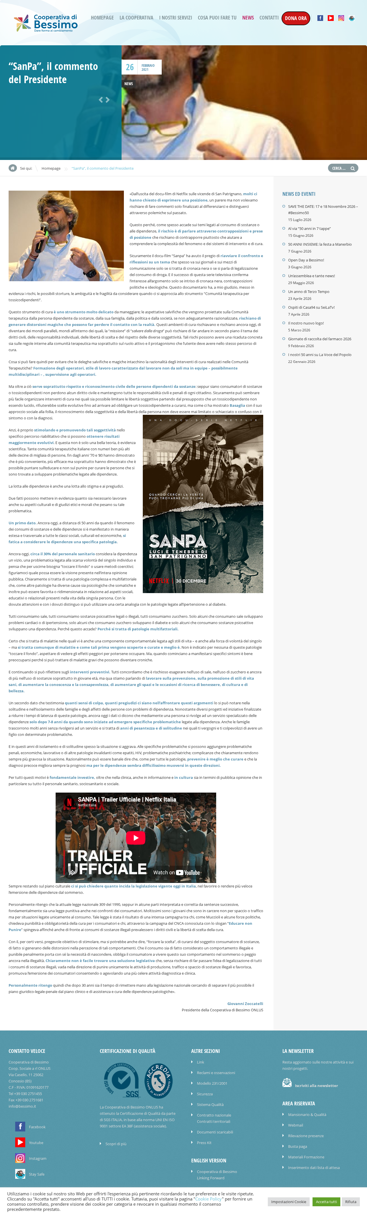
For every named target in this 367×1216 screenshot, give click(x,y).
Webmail (295, 1125)
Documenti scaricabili (215, 1132)
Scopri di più (116, 1143)
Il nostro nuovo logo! (306, 323)
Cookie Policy (208, 1199)
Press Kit (204, 1142)
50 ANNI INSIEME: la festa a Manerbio (320, 244)
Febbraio (148, 65)
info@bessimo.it (22, 1106)
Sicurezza (205, 1093)
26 (130, 67)
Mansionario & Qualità (307, 1114)
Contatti (269, 17)
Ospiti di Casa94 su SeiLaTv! (311, 307)
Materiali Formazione (306, 1157)
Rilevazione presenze (306, 1135)
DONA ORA (296, 18)
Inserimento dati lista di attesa (314, 1167)
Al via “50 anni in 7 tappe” (309, 228)
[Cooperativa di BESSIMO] (45, 30)
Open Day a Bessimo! (306, 260)
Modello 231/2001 (212, 1083)
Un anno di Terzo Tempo (308, 291)
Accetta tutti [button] (326, 1201)
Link (200, 1062)
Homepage (102, 17)
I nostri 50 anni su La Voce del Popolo (320, 354)
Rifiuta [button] (350, 1201)
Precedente (99, 99)
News (248, 17)
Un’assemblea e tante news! (311, 275)
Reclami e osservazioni (216, 1072)
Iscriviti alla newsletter (316, 1085)
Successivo (106, 99)
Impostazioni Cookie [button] (288, 1201)
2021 (145, 69)
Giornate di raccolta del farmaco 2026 (319, 338)
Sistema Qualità (210, 1104)
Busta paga (297, 1146)
